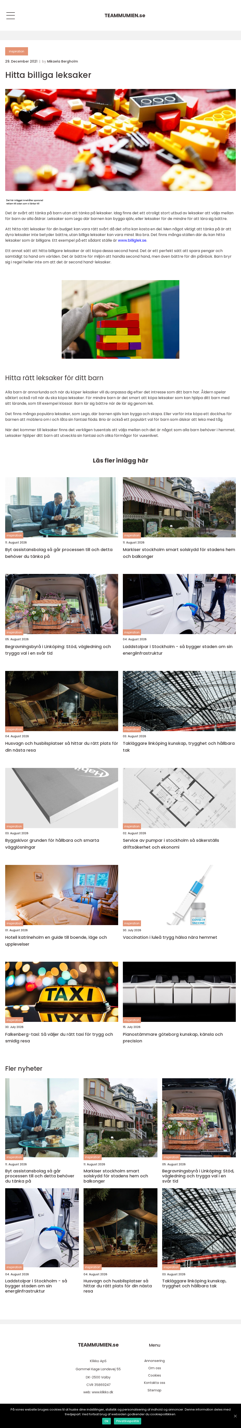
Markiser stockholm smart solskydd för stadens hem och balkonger (179, 553)
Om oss (154, 1368)
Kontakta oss (154, 1382)
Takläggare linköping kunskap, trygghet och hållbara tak (179, 746)
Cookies (154, 1375)
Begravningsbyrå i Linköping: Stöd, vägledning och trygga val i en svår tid (58, 650)
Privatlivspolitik (127, 1421)
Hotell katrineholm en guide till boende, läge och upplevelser (56, 940)
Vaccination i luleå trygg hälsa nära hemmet (170, 937)
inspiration (16, 51)
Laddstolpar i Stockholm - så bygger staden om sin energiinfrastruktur (178, 650)
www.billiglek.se (132, 240)
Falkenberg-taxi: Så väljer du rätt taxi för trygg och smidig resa (59, 1037)
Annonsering (154, 1360)
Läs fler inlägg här (120, 460)
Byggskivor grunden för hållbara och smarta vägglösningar (52, 843)
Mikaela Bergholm (62, 61)
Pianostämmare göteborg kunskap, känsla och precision (173, 1037)
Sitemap (154, 1390)
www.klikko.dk (102, 1392)
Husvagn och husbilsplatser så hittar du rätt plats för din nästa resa (61, 746)
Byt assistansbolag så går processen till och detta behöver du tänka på (58, 553)
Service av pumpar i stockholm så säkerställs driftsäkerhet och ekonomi (171, 843)
